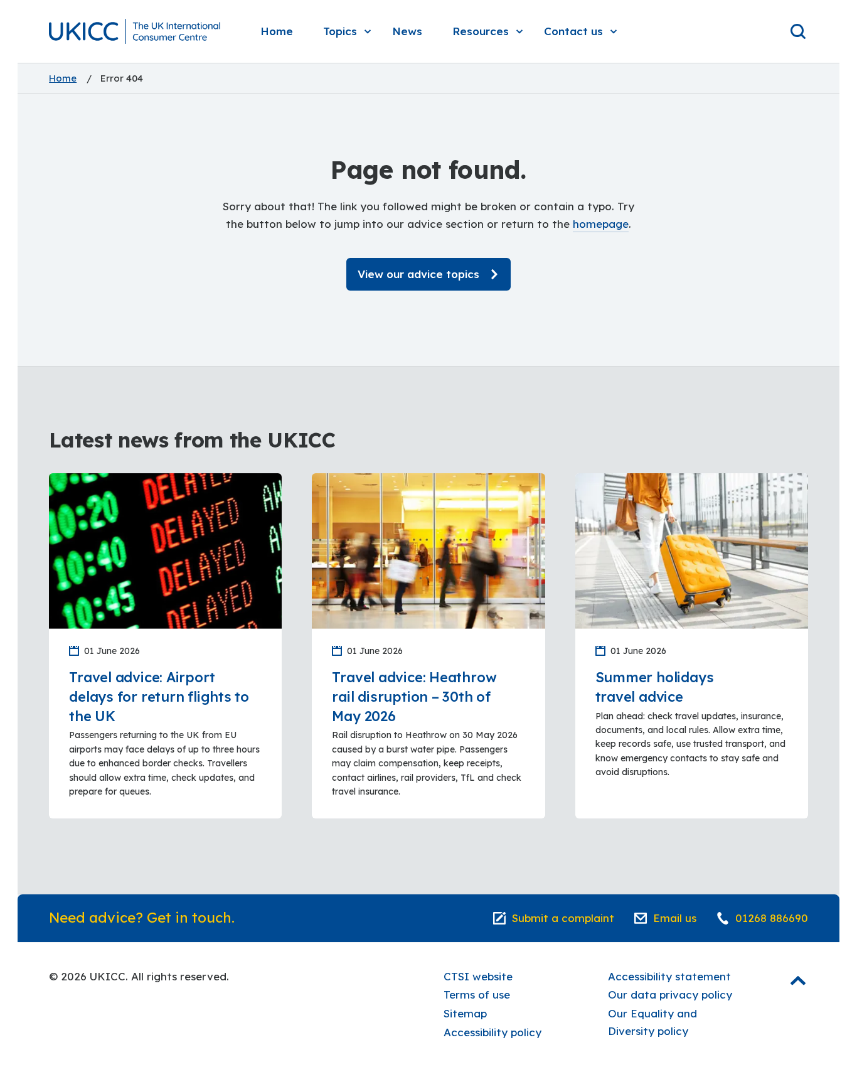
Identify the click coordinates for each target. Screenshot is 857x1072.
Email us (674, 918)
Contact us (573, 31)
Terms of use (477, 994)
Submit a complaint (563, 918)
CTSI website (478, 976)
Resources (480, 31)
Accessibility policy (492, 1032)
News (407, 31)
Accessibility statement (669, 976)
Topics (340, 31)
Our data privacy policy (670, 994)
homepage (601, 223)
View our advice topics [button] (418, 274)
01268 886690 (771, 918)
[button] (134, 31)
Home (276, 31)
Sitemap (465, 1013)
